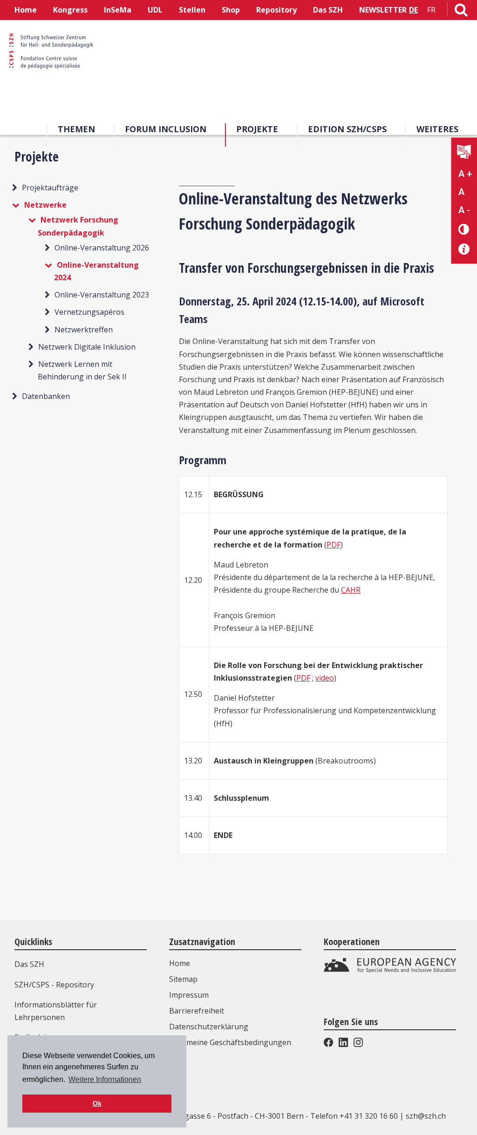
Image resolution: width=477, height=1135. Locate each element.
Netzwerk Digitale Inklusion (87, 347)
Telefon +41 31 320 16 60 (354, 1116)
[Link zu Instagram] (357, 1044)
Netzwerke (45, 205)
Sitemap (183, 979)
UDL (155, 10)
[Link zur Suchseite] (461, 12)
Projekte (257, 129)
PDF (334, 545)
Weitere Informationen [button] (104, 1079)
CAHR (351, 590)
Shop (231, 10)
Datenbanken (46, 396)
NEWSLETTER (383, 10)
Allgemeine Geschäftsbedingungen (230, 1042)
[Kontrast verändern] (464, 228)
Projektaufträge (50, 187)
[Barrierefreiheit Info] (464, 249)
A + (465, 173)
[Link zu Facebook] (329, 1044)
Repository (276, 10)
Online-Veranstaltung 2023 (102, 295)
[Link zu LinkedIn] (343, 1044)
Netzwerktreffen (84, 329)
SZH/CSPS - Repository (54, 985)
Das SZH (328, 10)
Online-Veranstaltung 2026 (102, 248)
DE (413, 10)
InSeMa (117, 10)
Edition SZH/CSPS (347, 129)
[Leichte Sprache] (464, 153)
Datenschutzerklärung (208, 1026)
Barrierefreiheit (196, 1011)
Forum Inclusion (165, 129)
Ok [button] (97, 1103)
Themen (76, 129)
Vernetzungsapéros (89, 312)
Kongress (70, 10)
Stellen (192, 10)
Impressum (189, 995)
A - (464, 210)
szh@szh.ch (426, 1116)
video (324, 678)
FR (431, 10)
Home (25, 10)
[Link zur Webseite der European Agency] (390, 971)
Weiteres (437, 129)
